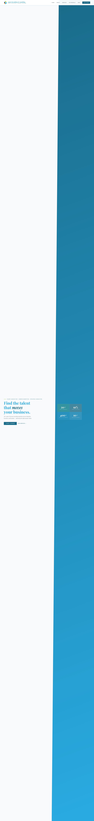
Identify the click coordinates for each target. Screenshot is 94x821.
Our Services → (22, 423)
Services (64, 2)
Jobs (79, 2)
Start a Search (10, 423)
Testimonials (72, 2)
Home (53, 2)
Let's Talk (86, 2)
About (58, 2)
